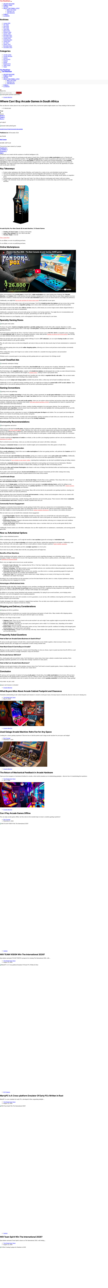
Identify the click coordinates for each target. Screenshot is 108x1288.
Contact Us (10, 11)
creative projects (69, 485)
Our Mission (11, 13)
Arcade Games (7, 54)
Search (19, 93)
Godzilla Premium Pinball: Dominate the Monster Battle (11, 129)
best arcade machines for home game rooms (27, 300)
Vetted (5, 6)
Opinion (5, 60)
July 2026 (6, 24)
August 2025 (6, 41)
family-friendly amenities (60, 544)
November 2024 (7, 47)
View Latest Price (4, 237)
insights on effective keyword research (57, 334)
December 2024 (7, 46)
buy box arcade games (15, 430)
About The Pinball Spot (11, 8)
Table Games (6, 65)
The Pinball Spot (5, 1)
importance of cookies (6, 439)
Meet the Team (11, 10)
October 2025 (7, 38)
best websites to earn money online (21, 460)
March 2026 (6, 30)
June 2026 (6, 26)
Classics (6, 16)
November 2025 (7, 36)
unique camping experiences (41, 510)
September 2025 (7, 40)
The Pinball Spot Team (9, 697)
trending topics (33, 372)
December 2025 (7, 35)
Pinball (5, 14)
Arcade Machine (8, 3)
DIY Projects (6, 59)
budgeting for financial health (9, 559)
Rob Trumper (3, 139)
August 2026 (6, 23)
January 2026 (7, 33)
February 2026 (7, 32)
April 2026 (6, 29)
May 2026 (6, 27)
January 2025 (7, 44)
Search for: (3, 91)
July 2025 (6, 43)
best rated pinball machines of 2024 (39, 402)
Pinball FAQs (7, 5)
